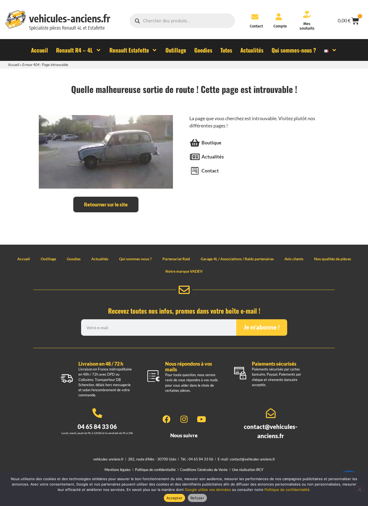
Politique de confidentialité (287, 489)
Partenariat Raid (176, 259)
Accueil (13, 65)
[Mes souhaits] (306, 14)
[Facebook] (166, 419)
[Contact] (254, 16)
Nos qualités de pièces (332, 259)
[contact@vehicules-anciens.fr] (271, 413)
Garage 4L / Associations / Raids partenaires (237, 259)
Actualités (99, 259)
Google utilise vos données (208, 489)
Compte (280, 26)
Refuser (197, 498)
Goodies (74, 259)
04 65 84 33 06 (97, 426)
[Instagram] (184, 419)
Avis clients (293, 259)
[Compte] (278, 16)
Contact (256, 26)
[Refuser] (359, 488)
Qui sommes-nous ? (135, 259)
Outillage (48, 259)
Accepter (174, 498)
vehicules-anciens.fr (69, 18)
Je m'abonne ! (262, 327)
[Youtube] (201, 419)
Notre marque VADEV (184, 271)
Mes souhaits (307, 26)
